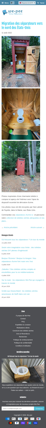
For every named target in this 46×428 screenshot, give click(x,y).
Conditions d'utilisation (23, 346)
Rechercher (23, 337)
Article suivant (36, 227)
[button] (12, 2)
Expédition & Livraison (23, 325)
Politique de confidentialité (23, 343)
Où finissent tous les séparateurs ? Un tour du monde (23, 240)
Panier (42, 3)
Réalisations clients (23, 328)
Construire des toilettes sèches (23, 331)
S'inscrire (39, 408)
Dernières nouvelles (23, 352)
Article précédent (10, 227)
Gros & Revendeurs (23, 334)
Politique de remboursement (23, 340)
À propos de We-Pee (23, 315)
